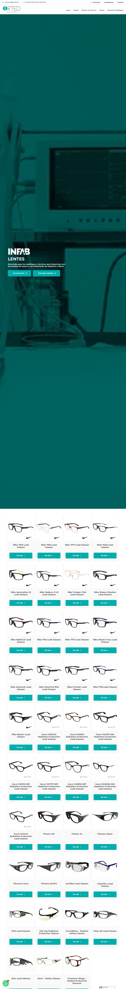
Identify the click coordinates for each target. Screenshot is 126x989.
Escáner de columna (89, 10)
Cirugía (76, 10)
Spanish (105, 987)
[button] (6, 983)
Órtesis (101, 10)
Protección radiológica (115, 10)
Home (68, 10)
